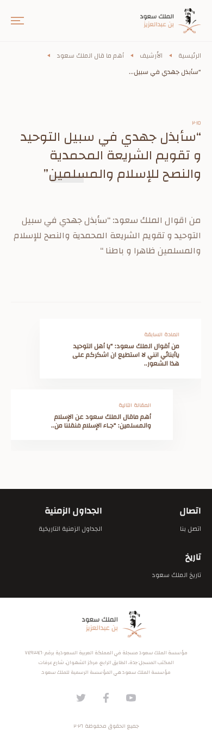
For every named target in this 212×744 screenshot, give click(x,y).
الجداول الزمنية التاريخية (70, 529)
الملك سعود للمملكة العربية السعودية (106, 624)
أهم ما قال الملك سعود (90, 55)
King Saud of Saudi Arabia (163, 20)
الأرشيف (151, 55)
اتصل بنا (190, 529)
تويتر (81, 698)
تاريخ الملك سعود (176, 575)
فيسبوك (106, 698)
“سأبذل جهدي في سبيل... (165, 72)
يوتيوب (131, 698)
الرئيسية (189, 55)
